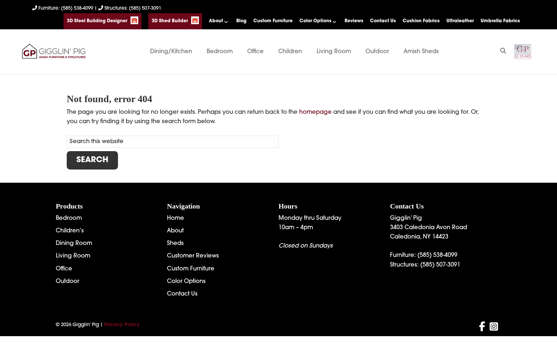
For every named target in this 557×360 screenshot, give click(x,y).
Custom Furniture (273, 21)
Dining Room (74, 244)
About (216, 21)
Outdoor (377, 52)
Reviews (354, 21)
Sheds (175, 244)
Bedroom (220, 52)
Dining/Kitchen (171, 52)
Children (290, 52)
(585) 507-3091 (440, 265)
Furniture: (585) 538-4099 (65, 8)
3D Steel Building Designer (97, 21)
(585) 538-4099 (437, 255)
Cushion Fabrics (421, 21)
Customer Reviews (193, 256)
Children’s (70, 231)
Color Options (315, 21)
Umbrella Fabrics (500, 21)
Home (175, 218)
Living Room (334, 52)
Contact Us (383, 21)
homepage (315, 112)
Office (255, 52)
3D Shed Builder (169, 21)
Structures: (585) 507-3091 (132, 8)
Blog (241, 21)
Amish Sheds (421, 52)
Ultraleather (460, 21)
